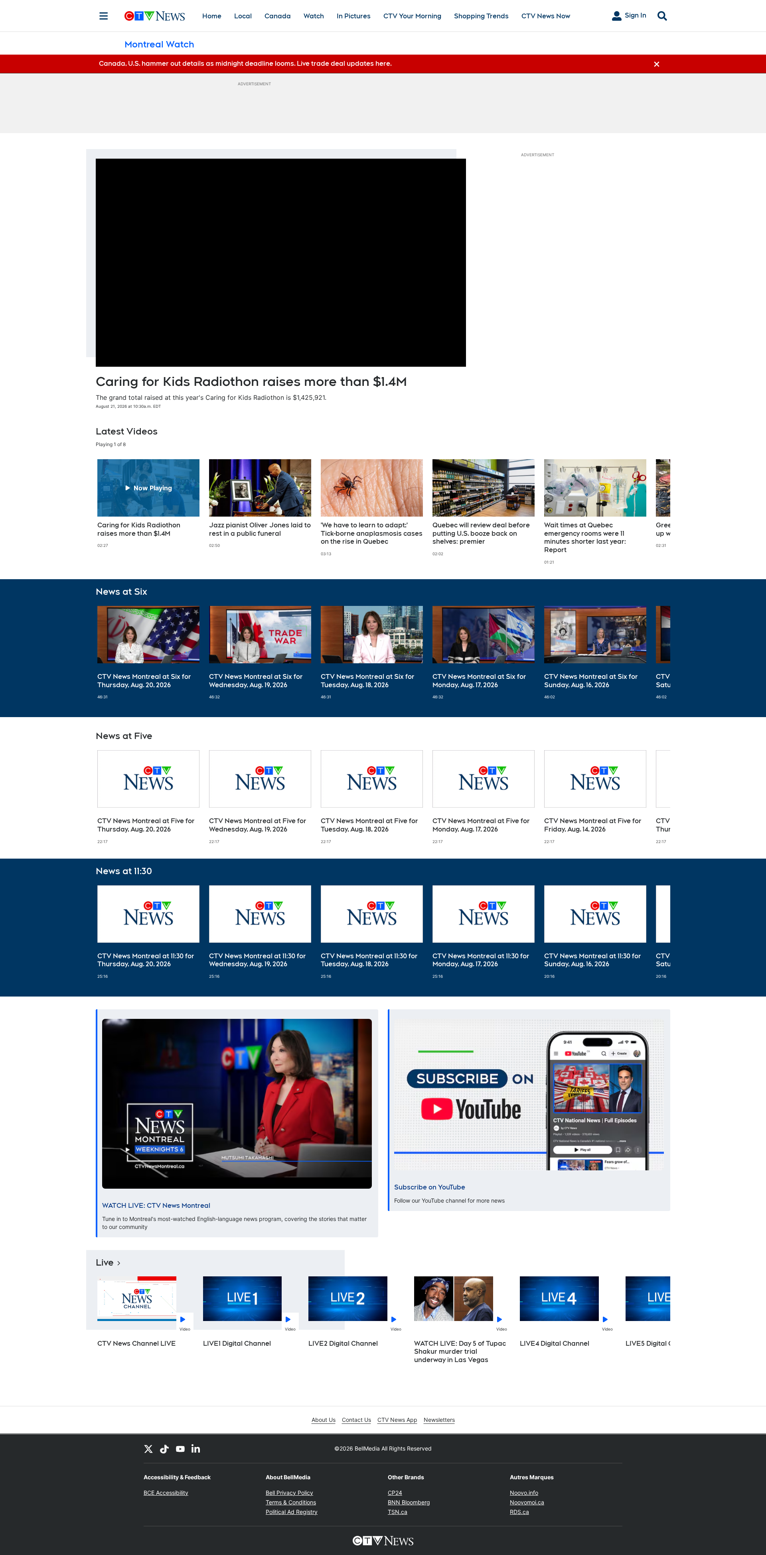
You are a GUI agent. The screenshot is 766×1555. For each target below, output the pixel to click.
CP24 (395, 1492)
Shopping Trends (481, 16)
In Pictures (354, 16)
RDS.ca (519, 1511)
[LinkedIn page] (196, 1448)
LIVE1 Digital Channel (237, 1343)
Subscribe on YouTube (429, 1187)
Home (211, 16)
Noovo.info (524, 1492)
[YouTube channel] (180, 1448)
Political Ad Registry (292, 1511)
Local (243, 16)
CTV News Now (545, 16)
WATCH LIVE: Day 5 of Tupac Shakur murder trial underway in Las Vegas (460, 1352)
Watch (314, 16)
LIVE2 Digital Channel (343, 1343)
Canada (278, 16)
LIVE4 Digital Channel (554, 1343)
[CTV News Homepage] (154, 16)
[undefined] (148, 503)
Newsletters (439, 1419)
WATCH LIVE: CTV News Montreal (156, 1205)
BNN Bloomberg (409, 1502)
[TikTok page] (164, 1448)
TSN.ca (397, 1511)
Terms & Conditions (291, 1502)
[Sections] (104, 16)
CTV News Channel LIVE (136, 1343)
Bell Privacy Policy (289, 1492)
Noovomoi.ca (527, 1502)
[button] (654, 512)
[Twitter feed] (148, 1448)
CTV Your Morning (412, 16)
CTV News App (397, 1419)
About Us (324, 1419)
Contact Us (356, 1419)
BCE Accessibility (166, 1492)
